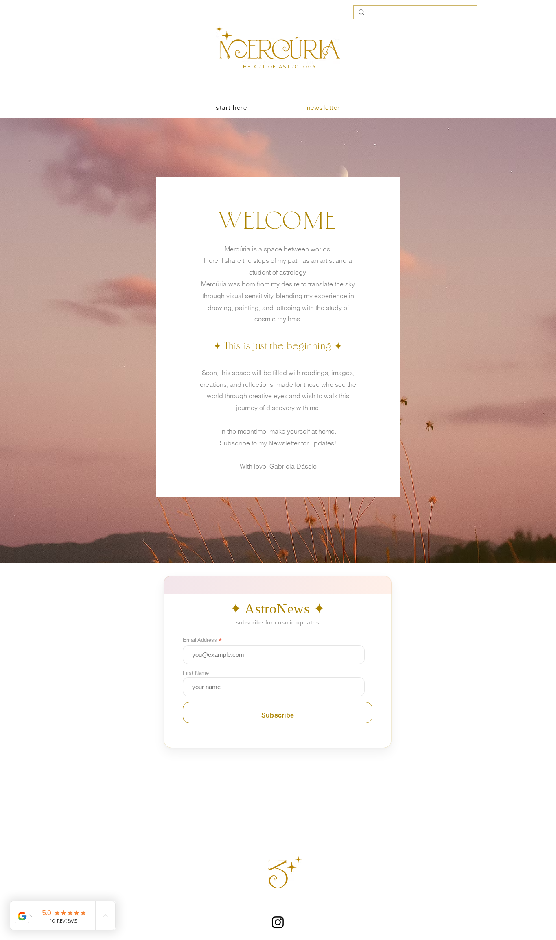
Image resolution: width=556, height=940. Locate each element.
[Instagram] (278, 922)
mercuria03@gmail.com (278, 905)
